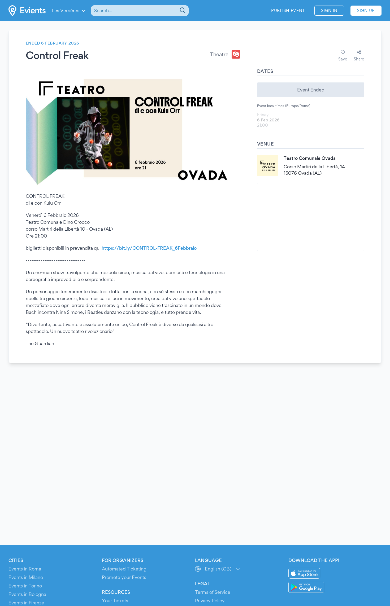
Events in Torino (25, 586)
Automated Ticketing (124, 569)
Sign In (329, 10)
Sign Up (366, 10)
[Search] (182, 10)
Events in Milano (25, 577)
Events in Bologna (27, 594)
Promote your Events (124, 577)
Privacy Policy (210, 600)
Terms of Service (212, 592)
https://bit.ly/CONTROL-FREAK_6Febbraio (149, 248)
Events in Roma (24, 569)
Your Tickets (115, 600)
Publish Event (288, 10)
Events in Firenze (26, 602)
